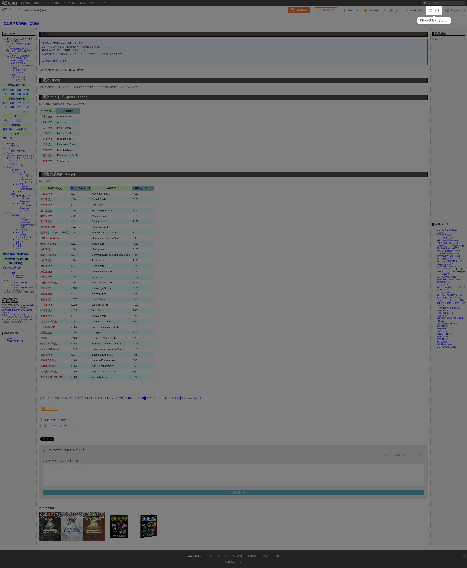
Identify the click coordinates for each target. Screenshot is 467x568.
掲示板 (437, 10)
